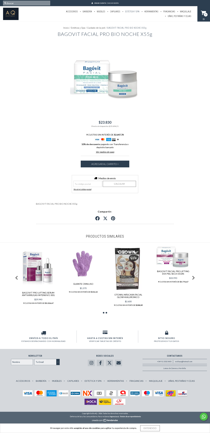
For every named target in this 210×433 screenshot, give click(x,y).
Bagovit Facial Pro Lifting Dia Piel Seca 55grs (173, 272)
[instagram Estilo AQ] (91, 363)
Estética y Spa (78, 28)
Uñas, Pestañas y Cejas (179, 16)
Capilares (115, 11)
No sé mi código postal (82, 189)
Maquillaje (185, 11)
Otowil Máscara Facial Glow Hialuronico (128, 295)
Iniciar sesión (113, 3)
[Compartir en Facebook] (97, 218)
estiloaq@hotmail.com (183, 361)
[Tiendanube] (105, 421)
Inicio (66, 28)
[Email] (118, 363)
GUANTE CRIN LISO (83, 284)
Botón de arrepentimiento (130, 416)
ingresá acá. (114, 416)
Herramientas (151, 11)
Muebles (100, 11)
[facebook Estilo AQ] (100, 363)
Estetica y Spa (132, 11)
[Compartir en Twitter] (105, 218)
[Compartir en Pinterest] (113, 218)
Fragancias (169, 11)
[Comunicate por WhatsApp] (204, 417)
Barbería (87, 11)
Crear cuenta (100, 3)
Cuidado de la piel (96, 28)
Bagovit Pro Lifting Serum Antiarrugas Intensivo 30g (38, 293)
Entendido (150, 428)
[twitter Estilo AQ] (109, 363)
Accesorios (72, 11)
